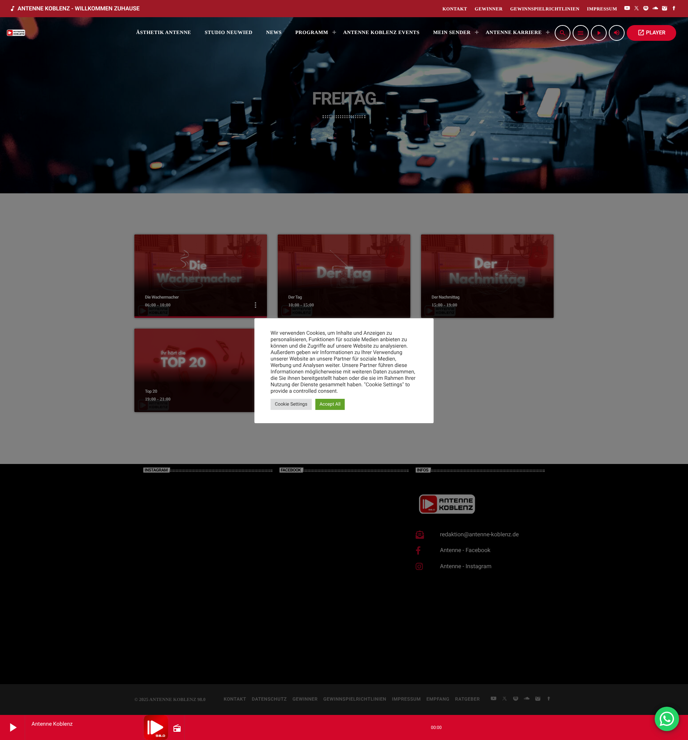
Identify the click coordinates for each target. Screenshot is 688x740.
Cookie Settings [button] (291, 404)
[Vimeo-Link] (16, 33)
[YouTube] (627, 8)
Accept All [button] (330, 404)
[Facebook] (674, 8)
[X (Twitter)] (636, 8)
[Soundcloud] (655, 8)
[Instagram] (665, 8)
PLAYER (651, 32)
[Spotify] (646, 8)
